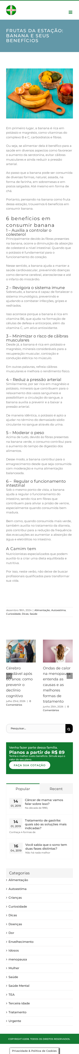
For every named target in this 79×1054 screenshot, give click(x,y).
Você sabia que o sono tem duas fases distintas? (46, 846)
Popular (23, 789)
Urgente (15, 1021)
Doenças (15, 924)
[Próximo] (70, 676)
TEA (12, 994)
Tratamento (18, 1012)
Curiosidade (13, 613)
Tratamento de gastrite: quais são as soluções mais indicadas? (46, 824)
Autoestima (58, 610)
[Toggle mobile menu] (71, 12)
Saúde (33, 613)
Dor (11, 933)
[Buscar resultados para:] (35, 728)
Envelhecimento (21, 942)
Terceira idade (19, 1003)
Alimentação (42, 610)
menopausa (18, 959)
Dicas (25, 613)
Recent (56, 789)
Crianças (15, 897)
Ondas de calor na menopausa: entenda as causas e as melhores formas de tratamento (57, 685)
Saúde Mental (19, 986)
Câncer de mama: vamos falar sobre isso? (44, 802)
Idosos (14, 950)
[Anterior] (9, 676)
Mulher (14, 968)
